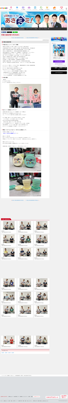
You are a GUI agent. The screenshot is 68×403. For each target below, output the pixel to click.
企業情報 (54, 9)
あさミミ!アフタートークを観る (31, 28)
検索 (66, 9)
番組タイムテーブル (13, 28)
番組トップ (4, 28)
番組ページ (11, 9)
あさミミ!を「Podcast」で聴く (44, 28)
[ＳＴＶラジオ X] (59, 73)
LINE (15, 32)
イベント (17, 9)
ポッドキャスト (35, 9)
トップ (3, 375)
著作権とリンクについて (23, 396)
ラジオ (5, 375)
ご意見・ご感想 (30, 396)
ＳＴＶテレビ (62, 9)
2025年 (6, 352)
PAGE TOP (66, 396)
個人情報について (16, 396)
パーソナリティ (29, 9)
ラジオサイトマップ (36, 396)
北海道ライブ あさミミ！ (10, 375)
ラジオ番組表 (23, 9)
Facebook (4, 32)
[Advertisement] (34, 3)
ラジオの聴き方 (47, 9)
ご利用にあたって (10, 396)
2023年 (12, 352)
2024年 (9, 352)
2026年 (3, 352)
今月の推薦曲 (41, 9)
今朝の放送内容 (21, 28)
